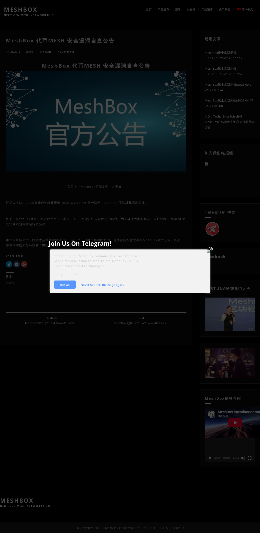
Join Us (65, 285)
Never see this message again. (102, 285)
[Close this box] (211, 249)
